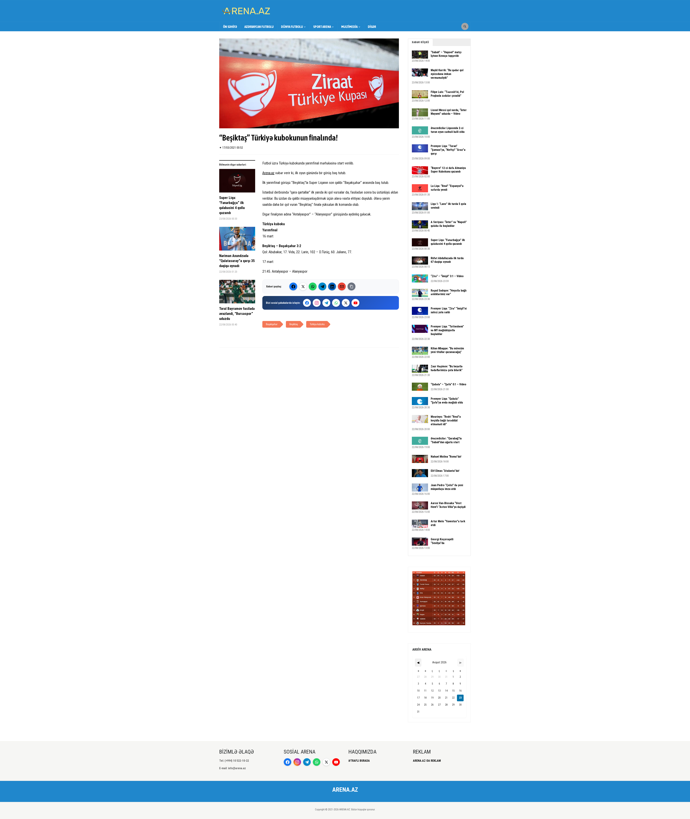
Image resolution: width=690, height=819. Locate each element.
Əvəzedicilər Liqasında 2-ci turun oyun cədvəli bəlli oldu (447, 130)
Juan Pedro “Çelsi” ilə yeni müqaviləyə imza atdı (447, 487)
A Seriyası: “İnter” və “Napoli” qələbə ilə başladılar (449, 224)
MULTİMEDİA (349, 27)
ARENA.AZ (345, 789)
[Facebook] (293, 286)
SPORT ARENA (322, 27)
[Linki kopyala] (351, 286)
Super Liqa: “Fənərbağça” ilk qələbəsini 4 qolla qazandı (232, 205)
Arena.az (268, 173)
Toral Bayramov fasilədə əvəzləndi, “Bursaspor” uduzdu (237, 313)
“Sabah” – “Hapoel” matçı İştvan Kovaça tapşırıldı (446, 54)
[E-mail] (342, 286)
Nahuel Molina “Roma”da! (446, 456)
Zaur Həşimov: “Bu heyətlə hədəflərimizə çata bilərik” (447, 368)
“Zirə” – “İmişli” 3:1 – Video (447, 276)
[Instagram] (317, 303)
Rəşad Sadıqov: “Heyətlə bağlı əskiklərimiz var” (448, 292)
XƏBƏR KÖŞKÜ (420, 42)
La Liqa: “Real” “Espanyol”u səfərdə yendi (447, 187)
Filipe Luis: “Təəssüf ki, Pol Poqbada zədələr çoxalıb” (447, 93)
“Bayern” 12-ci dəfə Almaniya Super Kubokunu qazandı (448, 169)
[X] (346, 303)
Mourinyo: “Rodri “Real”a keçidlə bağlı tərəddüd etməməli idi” (446, 420)
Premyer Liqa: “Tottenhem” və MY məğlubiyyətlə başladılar (447, 330)
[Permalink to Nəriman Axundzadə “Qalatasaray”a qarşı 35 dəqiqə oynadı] (237, 240)
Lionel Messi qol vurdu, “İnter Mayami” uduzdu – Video (449, 112)
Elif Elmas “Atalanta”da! (445, 470)
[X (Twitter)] (303, 286)
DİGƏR (372, 27)
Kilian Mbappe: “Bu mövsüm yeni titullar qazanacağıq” (447, 350)
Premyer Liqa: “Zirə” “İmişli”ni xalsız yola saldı (449, 310)
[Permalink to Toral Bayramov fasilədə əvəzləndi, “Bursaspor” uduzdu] (237, 293)
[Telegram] (322, 286)
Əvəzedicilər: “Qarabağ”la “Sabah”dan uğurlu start (446, 440)
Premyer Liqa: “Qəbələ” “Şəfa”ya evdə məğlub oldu (447, 400)
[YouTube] (355, 303)
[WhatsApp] (313, 286)
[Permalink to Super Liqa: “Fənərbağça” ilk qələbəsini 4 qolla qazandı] (237, 182)
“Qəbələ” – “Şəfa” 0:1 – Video (448, 384)
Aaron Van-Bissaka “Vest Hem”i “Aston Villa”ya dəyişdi (448, 505)
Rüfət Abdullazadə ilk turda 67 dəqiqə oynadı (447, 260)
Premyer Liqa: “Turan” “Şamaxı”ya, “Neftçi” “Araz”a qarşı (448, 149)
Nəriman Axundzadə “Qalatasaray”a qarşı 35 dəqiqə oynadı (237, 261)
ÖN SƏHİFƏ (230, 27)
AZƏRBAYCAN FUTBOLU (259, 27)
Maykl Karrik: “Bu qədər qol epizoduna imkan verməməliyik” (447, 73)
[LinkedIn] (332, 286)
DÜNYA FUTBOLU (292, 27)
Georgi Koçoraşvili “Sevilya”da (442, 541)
